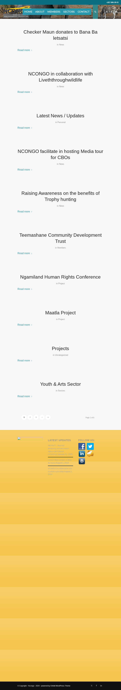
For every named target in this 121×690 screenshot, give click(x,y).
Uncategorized (61, 355)
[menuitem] (29, 12)
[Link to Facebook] (111, 11)
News (61, 44)
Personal (62, 122)
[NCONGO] (17, 12)
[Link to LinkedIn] (116, 11)
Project (61, 283)
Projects (60, 348)
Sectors (61, 390)
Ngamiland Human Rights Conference (60, 277)
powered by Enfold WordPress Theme (55, 686)
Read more (23, 50)
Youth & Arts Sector (60, 384)
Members (61, 248)
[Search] (95, 12)
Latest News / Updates (60, 115)
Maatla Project (60, 312)
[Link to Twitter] (106, 11)
